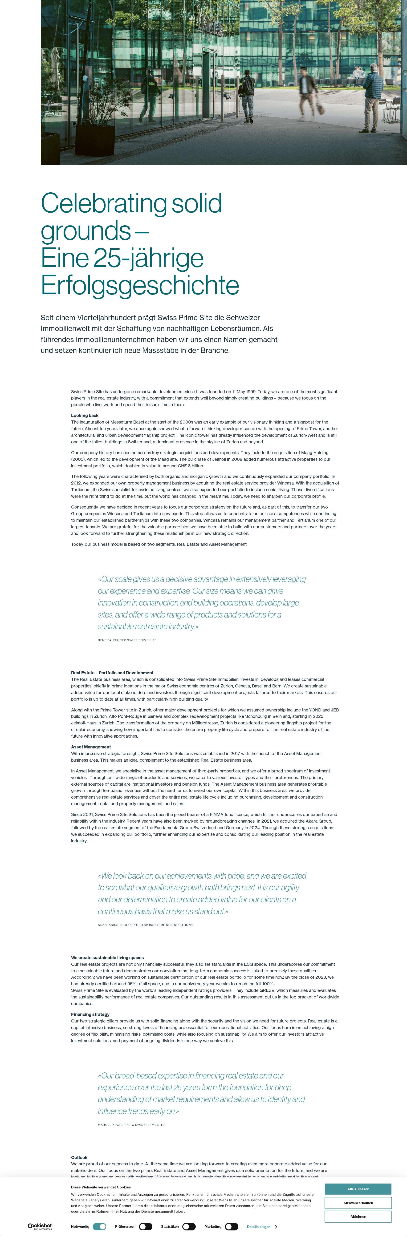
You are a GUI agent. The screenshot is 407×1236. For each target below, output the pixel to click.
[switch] (145, 1226)
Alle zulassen (358, 1189)
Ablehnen (358, 1217)
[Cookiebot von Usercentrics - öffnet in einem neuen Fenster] (40, 1226)
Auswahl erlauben (358, 1203)
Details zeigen (258, 1227)
